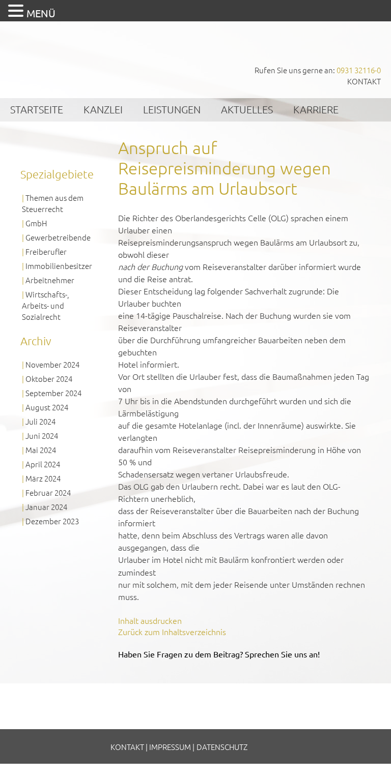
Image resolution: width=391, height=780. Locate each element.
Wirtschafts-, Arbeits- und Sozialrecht (45, 305)
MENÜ (40, 13)
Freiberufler (46, 251)
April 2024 (42, 464)
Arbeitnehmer (49, 280)
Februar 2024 (48, 492)
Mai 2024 (40, 449)
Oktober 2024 (48, 378)
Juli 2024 (40, 421)
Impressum (170, 746)
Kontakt (364, 81)
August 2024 (46, 407)
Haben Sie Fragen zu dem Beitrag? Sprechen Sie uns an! (219, 654)
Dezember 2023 (52, 521)
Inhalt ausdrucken (150, 620)
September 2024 (53, 392)
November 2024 (52, 364)
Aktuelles (247, 109)
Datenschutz (222, 746)
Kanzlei (103, 109)
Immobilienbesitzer (58, 265)
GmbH (36, 223)
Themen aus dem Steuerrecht (52, 203)
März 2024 (43, 478)
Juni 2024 (41, 435)
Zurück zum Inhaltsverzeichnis (172, 631)
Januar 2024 (46, 506)
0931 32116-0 (359, 70)
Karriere (316, 109)
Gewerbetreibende (58, 237)
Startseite (36, 109)
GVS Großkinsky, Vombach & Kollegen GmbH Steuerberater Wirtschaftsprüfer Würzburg (76, 55)
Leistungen (172, 109)
